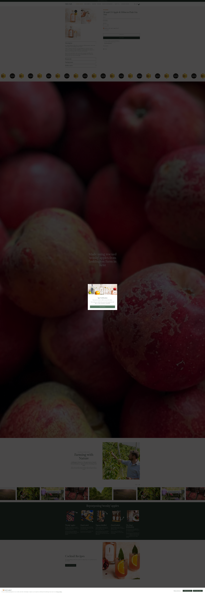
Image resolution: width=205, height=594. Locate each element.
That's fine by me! (187, 590)
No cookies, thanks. (197, 590)
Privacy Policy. (59, 591)
